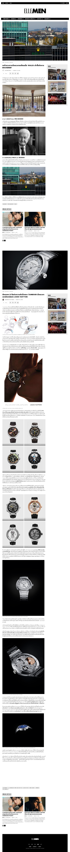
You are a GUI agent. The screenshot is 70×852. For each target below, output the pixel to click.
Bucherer (4, 204)
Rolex (16, 204)
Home (3, 62)
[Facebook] (10, 73)
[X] (13, 73)
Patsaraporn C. (8, 70)
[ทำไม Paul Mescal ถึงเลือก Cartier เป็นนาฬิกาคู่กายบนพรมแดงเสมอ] (35, 219)
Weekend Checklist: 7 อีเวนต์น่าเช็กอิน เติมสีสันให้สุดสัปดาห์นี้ (57, 99)
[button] (63, 3)
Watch (3, 232)
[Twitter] (35, 844)
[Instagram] (32, 844)
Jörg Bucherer (10, 204)
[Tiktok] (41, 844)
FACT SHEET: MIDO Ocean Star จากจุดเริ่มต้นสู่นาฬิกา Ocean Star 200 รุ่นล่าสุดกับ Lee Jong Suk (57, 86)
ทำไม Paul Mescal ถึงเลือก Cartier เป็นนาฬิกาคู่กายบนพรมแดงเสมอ (35, 228)
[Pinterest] (15, 73)
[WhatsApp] (18, 73)
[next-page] (5, 240)
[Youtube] (38, 844)
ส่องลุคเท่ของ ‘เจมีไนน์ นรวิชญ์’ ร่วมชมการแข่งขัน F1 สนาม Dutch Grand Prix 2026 (57, 74)
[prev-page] (3, 240)
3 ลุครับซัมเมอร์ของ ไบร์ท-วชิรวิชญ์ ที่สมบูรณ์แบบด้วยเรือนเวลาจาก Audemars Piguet (12, 229)
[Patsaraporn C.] (3, 70)
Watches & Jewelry (9, 62)
